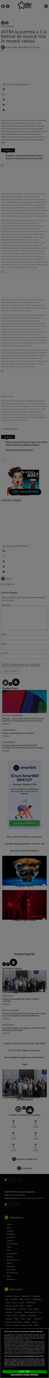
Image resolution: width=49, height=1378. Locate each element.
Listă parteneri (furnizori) (9, 1367)
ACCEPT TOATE (24, 1372)
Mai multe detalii (27, 1339)
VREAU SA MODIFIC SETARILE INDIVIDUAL (24, 1375)
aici (5, 1349)
